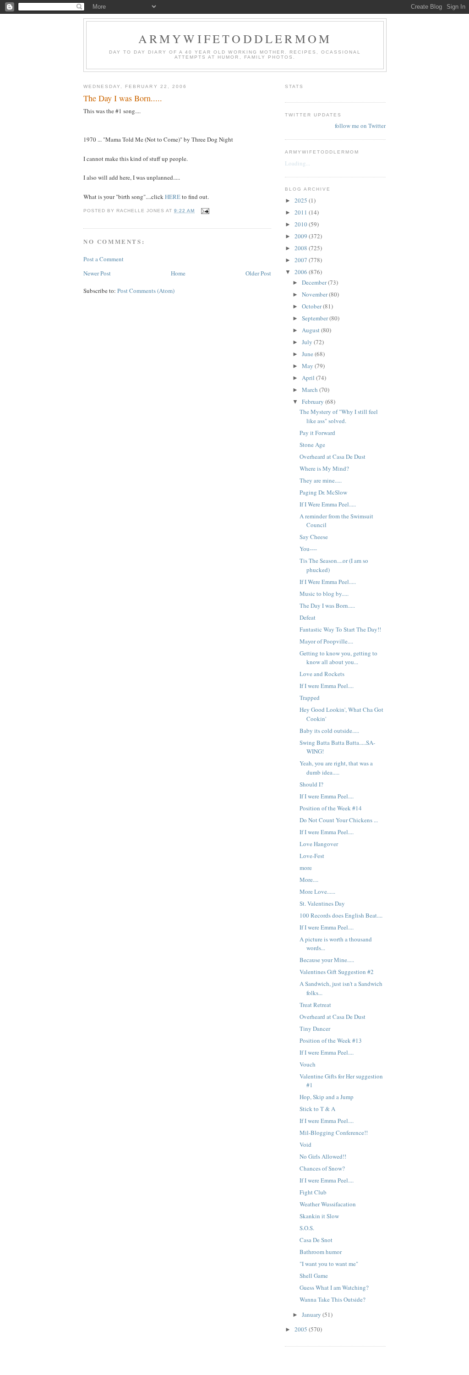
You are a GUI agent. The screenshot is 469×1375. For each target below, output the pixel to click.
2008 (301, 248)
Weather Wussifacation (328, 1204)
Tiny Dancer (315, 1028)
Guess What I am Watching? (334, 1287)
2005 (301, 1329)
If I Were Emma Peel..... (328, 504)
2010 (301, 224)
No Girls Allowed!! (323, 1156)
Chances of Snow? (322, 1168)
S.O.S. (307, 1228)
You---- (308, 548)
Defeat (308, 617)
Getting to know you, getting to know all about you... (338, 657)
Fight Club (313, 1192)
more (306, 868)
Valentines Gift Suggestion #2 (337, 972)
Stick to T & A (317, 1109)
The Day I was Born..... (327, 605)
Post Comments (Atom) (146, 290)
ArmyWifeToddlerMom (235, 38)
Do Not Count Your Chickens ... (339, 820)
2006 (301, 272)
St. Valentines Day (322, 903)
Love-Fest (312, 856)
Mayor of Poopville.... (326, 641)
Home (178, 273)
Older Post (258, 273)
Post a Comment (103, 259)
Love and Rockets (322, 674)
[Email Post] (205, 210)
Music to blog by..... (324, 593)
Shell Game (314, 1275)
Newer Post (97, 273)
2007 (301, 260)
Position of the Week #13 (331, 1040)
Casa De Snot (316, 1240)
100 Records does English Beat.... (341, 915)
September (315, 318)
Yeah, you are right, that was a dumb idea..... (336, 767)
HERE (173, 196)
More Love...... (317, 891)
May (308, 366)
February (313, 401)
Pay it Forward (317, 433)
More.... (309, 879)
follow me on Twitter (360, 125)
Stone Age (312, 444)
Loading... (297, 163)
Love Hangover (319, 844)
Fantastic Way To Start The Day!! (340, 629)
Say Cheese (314, 537)
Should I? (311, 784)
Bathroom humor (321, 1252)
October (312, 306)
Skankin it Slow (319, 1216)
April (309, 378)
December (315, 282)
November (315, 294)
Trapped (310, 697)
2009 (301, 236)
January (312, 1314)
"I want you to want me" (329, 1264)
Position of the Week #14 (331, 808)
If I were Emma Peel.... (327, 686)
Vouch (308, 1064)
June (308, 354)
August (311, 330)
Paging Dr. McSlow (323, 492)
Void (305, 1144)
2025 (301, 200)
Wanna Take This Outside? (332, 1299)
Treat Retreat (315, 1005)
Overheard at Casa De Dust (332, 456)
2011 (301, 212)
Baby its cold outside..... (329, 730)
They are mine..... (321, 480)
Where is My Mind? (324, 468)
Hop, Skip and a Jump (327, 1097)
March (310, 389)
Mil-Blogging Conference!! (334, 1132)
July (308, 342)
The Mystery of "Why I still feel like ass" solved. (339, 416)
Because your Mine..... (327, 960)
